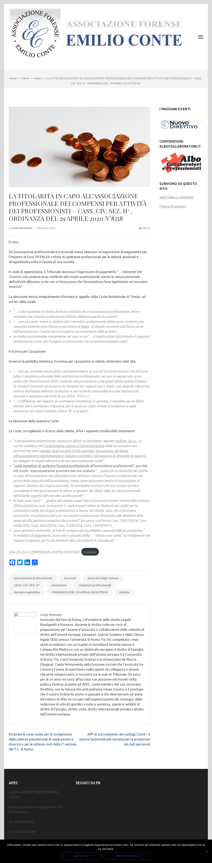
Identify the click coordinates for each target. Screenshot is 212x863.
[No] (207, 851)
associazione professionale (33, 578)
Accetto (81, 856)
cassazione (59, 585)
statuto (124, 592)
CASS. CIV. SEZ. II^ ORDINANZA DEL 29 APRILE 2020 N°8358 (44, 551)
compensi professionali (94, 585)
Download (90, 551)
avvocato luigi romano (103, 578)
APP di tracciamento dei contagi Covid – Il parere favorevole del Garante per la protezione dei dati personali (115, 739)
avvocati (70, 578)
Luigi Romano (22, 228)
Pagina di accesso (172, 206)
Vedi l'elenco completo (176, 197)
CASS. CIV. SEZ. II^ (27, 585)
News (146, 228)
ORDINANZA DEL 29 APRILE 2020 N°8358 (80, 592)
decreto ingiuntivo (27, 592)
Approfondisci (128, 856)
